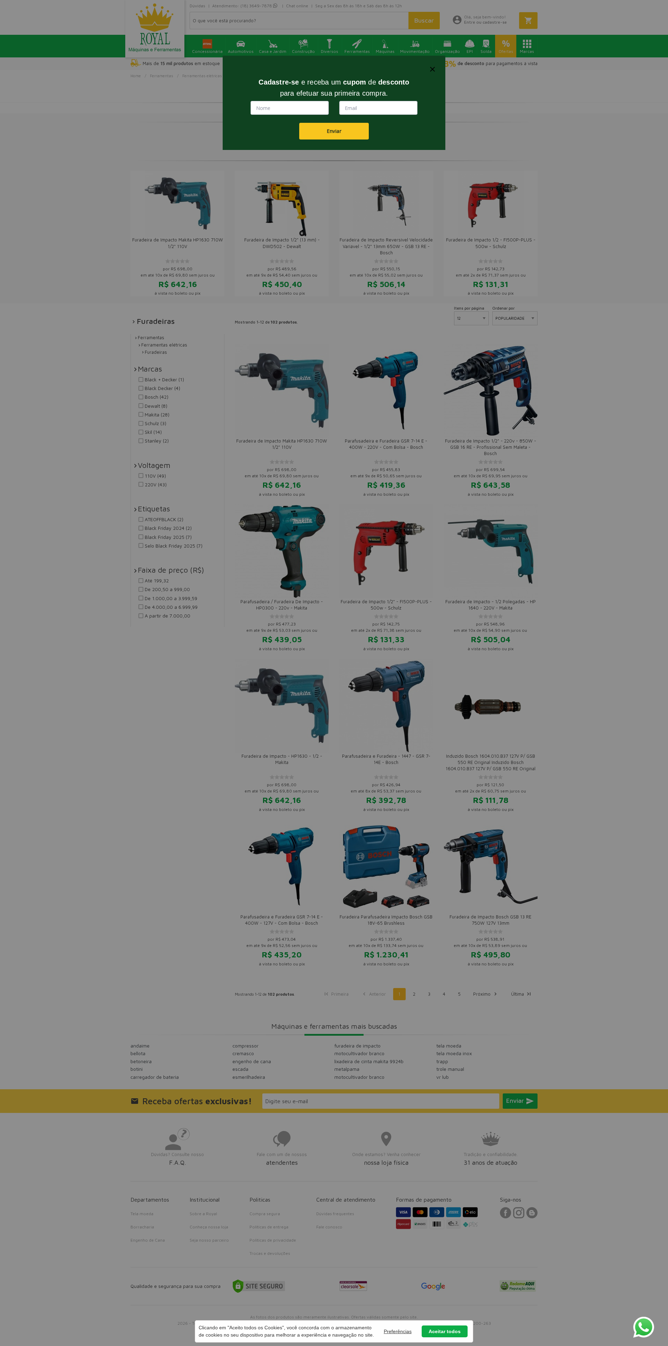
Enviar (334, 131)
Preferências (398, 1331)
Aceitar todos (445, 1331)
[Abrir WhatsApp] (643, 1327)
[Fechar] (432, 69)
